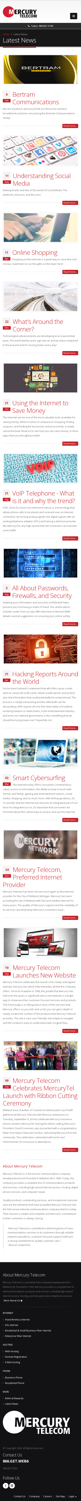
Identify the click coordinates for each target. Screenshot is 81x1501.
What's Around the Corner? (38, 325)
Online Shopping (34, 252)
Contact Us (19, 1496)
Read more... (70, 125)
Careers (47, 1496)
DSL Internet (11, 1325)
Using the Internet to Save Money (40, 406)
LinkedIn (12, 1486)
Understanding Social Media (42, 179)
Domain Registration (16, 1356)
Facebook (5, 1486)
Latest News (11, 1403)
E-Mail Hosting (12, 1362)
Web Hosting (12, 1351)
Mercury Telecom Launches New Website (44, 971)
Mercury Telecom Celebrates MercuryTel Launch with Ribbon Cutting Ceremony (40, 1091)
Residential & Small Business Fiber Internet (28, 1330)
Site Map (60, 1496)
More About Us (12, 1300)
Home (6, 34)
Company (34, 1496)
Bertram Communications (35, 98)
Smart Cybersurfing (39, 777)
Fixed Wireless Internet (17, 1319)
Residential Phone (14, 1382)
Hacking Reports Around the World (45, 677)
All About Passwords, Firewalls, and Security (42, 592)
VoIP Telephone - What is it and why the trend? (43, 497)
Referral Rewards (14, 1398)
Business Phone (13, 1377)
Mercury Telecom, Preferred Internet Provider (32, 877)
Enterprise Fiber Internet (18, 1335)
